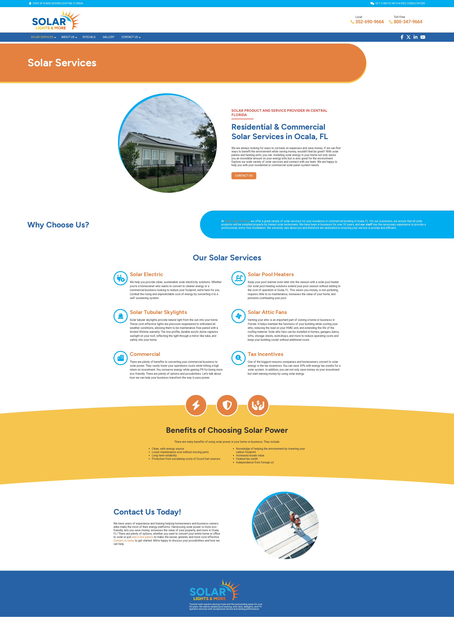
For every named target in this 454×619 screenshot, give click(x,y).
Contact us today (124, 540)
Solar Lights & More (237, 221)
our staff (366, 224)
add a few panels (142, 537)
